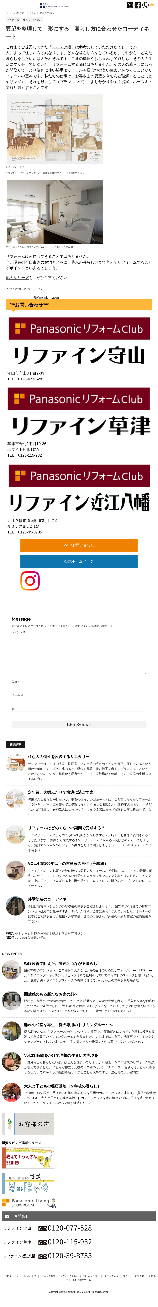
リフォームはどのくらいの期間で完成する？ (66, 828)
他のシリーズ (17, 278)
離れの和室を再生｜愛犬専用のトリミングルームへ (68, 1025)
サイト (16, 709)
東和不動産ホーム (81, 1279)
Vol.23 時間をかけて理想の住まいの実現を (61, 1055)
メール (17, 695)
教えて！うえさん (33, 289)
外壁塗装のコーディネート (51, 899)
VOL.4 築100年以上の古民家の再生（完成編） (68, 863)
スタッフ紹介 (111, 1276)
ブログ (126, 1276)
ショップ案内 (48, 1276)
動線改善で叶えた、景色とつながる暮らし (60, 963)
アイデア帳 (61, 47)
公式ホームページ (79, 561)
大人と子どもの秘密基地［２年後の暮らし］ (62, 1086)
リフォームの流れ (69, 1276)
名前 (16, 681)
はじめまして (30, 1276)
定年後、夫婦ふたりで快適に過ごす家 (60, 792)
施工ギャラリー (91, 1276)
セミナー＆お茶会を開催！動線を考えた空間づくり (50, 933)
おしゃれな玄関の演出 (30, 937)
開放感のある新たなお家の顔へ (51, 994)
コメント (19, 632)
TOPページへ (11, 1276)
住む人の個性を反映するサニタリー (59, 756)
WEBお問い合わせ (79, 545)
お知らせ (139, 1276)
